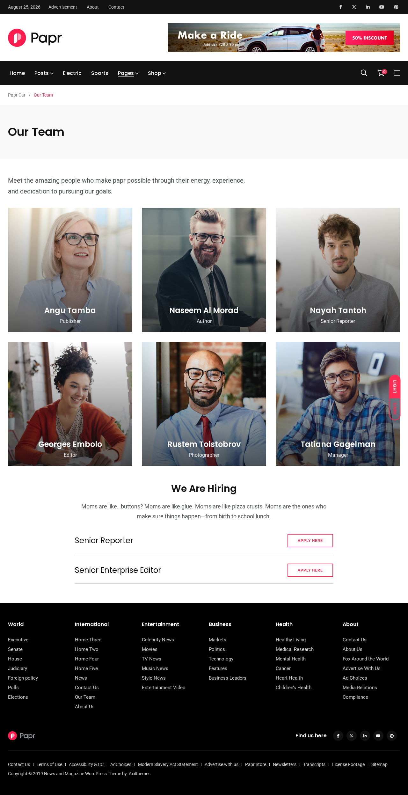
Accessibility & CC (86, 764)
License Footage (348, 764)
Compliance (355, 697)
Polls (13, 687)
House (15, 659)
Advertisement (62, 7)
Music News (155, 668)
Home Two (86, 649)
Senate (15, 649)
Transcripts (314, 764)
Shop (154, 73)
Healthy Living (291, 640)
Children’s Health (293, 687)
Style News (154, 678)
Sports (99, 73)
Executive (18, 640)
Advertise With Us (362, 668)
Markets (217, 640)
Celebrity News (158, 640)
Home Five (86, 668)
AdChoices (120, 764)
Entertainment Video (164, 687)
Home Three (88, 640)
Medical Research (295, 649)
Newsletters (284, 764)
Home (17, 73)
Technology (221, 659)
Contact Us (87, 687)
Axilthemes (139, 773)
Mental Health (291, 659)
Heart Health (289, 678)
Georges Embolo (70, 444)
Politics (217, 649)
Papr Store (255, 764)
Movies (149, 649)
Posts (41, 73)
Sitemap (379, 764)
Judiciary (17, 668)
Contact (116, 7)
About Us (85, 707)
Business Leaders (227, 678)
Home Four (87, 659)
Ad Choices (355, 678)
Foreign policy (23, 678)
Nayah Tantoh (338, 310)
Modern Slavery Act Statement (168, 764)
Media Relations (360, 687)
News (81, 678)
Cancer (283, 668)
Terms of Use (49, 764)
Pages (126, 73)
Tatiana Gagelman (338, 444)
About (93, 7)
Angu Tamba (70, 310)
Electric (72, 73)
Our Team (85, 697)
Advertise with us (221, 764)
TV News (151, 659)
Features (218, 668)
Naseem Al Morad (204, 310)
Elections (18, 697)
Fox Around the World (366, 659)
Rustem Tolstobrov (204, 444)
